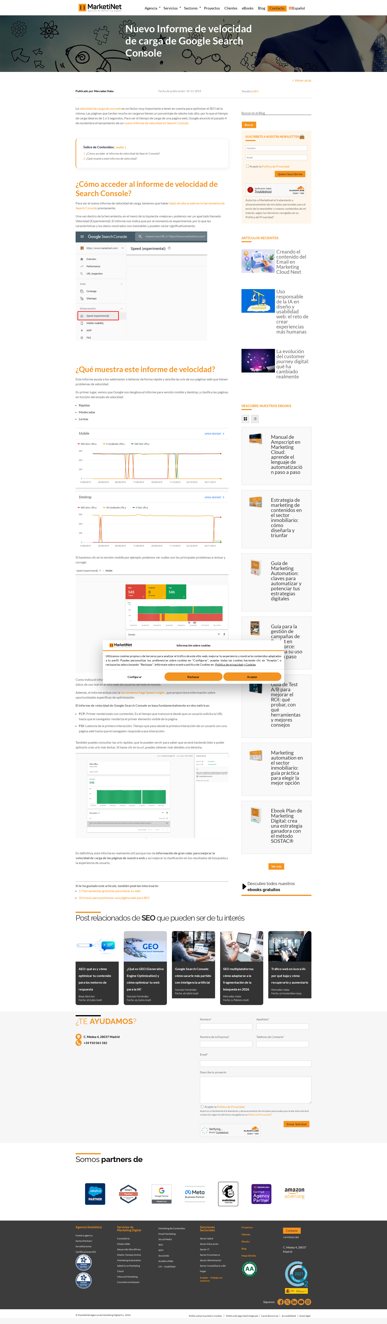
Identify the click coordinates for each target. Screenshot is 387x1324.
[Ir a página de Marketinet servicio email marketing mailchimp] (228, 1195)
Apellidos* (262, 1019)
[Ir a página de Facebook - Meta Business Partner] (195, 1195)
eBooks (248, 8)
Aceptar (252, 676)
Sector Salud (206, 1238)
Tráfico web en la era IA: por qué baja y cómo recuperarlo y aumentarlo (289, 975)
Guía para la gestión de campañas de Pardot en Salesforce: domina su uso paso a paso (286, 641)
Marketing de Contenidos (171, 1228)
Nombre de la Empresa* (214, 1037)
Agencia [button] (151, 8)
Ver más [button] (276, 866)
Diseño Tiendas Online (129, 1254)
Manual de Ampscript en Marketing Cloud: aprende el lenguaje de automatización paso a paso (286, 454)
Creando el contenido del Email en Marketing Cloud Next (291, 261)
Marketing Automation (129, 1260)
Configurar (134, 676)
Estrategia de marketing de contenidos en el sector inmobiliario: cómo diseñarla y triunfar (286, 517)
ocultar (120, 147)
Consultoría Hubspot (128, 1282)
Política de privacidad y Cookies (205, 1315)
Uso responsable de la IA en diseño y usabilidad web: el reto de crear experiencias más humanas (292, 311)
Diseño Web (123, 1243)
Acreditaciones (84, 1246)
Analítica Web (165, 1261)
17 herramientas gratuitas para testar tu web (109, 891)
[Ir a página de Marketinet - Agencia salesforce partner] (95, 1194)
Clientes (230, 8)
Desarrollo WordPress (129, 1249)
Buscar (249, 124)
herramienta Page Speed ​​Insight (143, 692)
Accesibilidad (289, 1315)
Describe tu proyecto (213, 1072)
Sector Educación (209, 1243)
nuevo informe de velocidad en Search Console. (156, 123)
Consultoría (123, 1238)
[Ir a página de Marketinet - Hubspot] (128, 1195)
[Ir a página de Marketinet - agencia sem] (162, 1195)
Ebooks (245, 1241)
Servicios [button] (170, 8)
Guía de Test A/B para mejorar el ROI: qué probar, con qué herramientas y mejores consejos (286, 704)
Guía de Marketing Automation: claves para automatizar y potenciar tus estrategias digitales (286, 580)
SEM (160, 1250)
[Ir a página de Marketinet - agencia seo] (261, 1195)
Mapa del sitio (248, 1255)
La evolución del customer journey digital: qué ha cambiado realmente (292, 363)
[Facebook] (280, 1302)
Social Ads (163, 1255)
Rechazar (193, 676)
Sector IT (204, 1249)
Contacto (277, 8)
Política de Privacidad (275, 166)
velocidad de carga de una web (100, 108)
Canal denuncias (269, 1315)
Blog (261, 8)
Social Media (165, 1239)
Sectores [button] (191, 8)
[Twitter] (287, 1302)
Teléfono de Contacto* (270, 1037)
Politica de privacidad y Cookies (235, 664)
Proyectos (212, 8)
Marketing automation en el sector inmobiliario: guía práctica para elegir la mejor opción (287, 767)
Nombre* (205, 1019)
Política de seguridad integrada (242, 1315)
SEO (256, 91)
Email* (204, 1054)
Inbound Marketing (127, 1276)
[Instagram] (308, 1302)
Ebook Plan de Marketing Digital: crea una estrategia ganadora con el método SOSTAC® (286, 825)
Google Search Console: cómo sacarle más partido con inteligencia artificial (193, 975)
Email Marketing (167, 1233)
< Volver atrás (301, 80)
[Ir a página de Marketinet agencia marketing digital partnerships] (295, 1195)
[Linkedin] (294, 1302)
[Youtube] (301, 1302)
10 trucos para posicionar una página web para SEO (114, 898)
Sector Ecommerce (210, 1254)
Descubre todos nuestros (271, 886)
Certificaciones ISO (86, 1251)
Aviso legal (304, 1315)
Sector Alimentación (210, 1260)
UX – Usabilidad (166, 1266)
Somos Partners (84, 1240)
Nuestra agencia (84, 1235)
